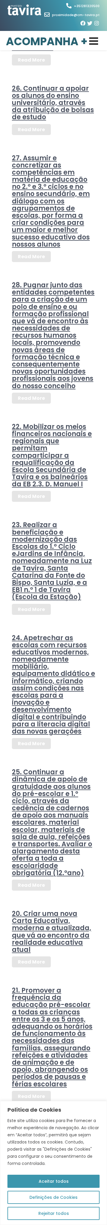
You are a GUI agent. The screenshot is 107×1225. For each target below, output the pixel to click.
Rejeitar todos (53, 1213)
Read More (31, 60)
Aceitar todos (54, 1181)
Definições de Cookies (53, 1197)
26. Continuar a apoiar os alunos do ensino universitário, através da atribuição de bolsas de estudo (53, 103)
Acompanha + (46, 42)
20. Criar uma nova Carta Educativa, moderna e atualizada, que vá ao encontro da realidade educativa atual (51, 931)
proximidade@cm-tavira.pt (76, 14)
